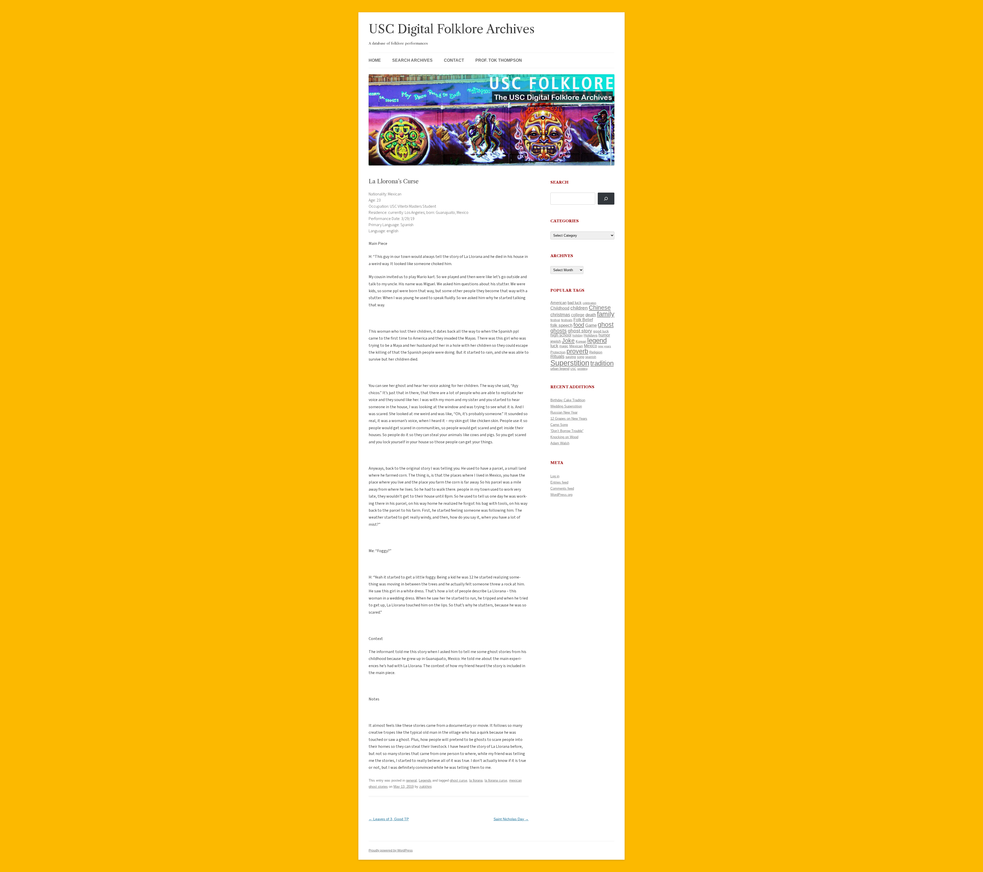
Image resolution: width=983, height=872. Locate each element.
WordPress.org (561, 495)
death (590, 314)
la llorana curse (496, 780)
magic (563, 346)
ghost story (580, 330)
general (411, 780)
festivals (566, 320)
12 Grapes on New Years (568, 419)
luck (554, 345)
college (577, 315)
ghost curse (458, 780)
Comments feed (562, 488)
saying (570, 357)
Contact (454, 60)
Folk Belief (583, 319)
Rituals (557, 356)
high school (560, 335)
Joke (568, 340)
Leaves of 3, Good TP (389, 819)
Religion (595, 352)
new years (604, 346)
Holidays (590, 335)
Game (591, 325)
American (558, 303)
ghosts (558, 330)
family (605, 314)
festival (555, 320)
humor (604, 335)
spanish (590, 357)
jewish (555, 341)
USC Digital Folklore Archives (452, 29)
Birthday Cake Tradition (567, 400)
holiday (577, 335)
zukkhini (425, 787)
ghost (606, 324)
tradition (602, 363)
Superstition (569, 363)
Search (559, 182)
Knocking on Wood (564, 437)
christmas (560, 314)
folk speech (561, 325)
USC (573, 368)
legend (597, 340)
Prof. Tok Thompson (498, 60)
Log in (554, 476)
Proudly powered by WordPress (391, 850)
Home (375, 60)
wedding (582, 368)
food (578, 325)
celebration (589, 302)
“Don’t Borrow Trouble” (566, 431)
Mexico (590, 346)
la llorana (476, 780)
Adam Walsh (559, 443)
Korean (581, 341)
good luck (601, 331)
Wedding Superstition (566, 406)
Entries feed (559, 482)
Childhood (559, 308)
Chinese (600, 307)
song (580, 357)
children (579, 308)
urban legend (559, 369)
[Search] (606, 199)
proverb (577, 351)
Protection (557, 352)
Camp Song (559, 425)
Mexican (576, 346)
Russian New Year (564, 412)
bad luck (575, 303)
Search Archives (412, 60)
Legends (425, 780)
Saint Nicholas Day (511, 819)
